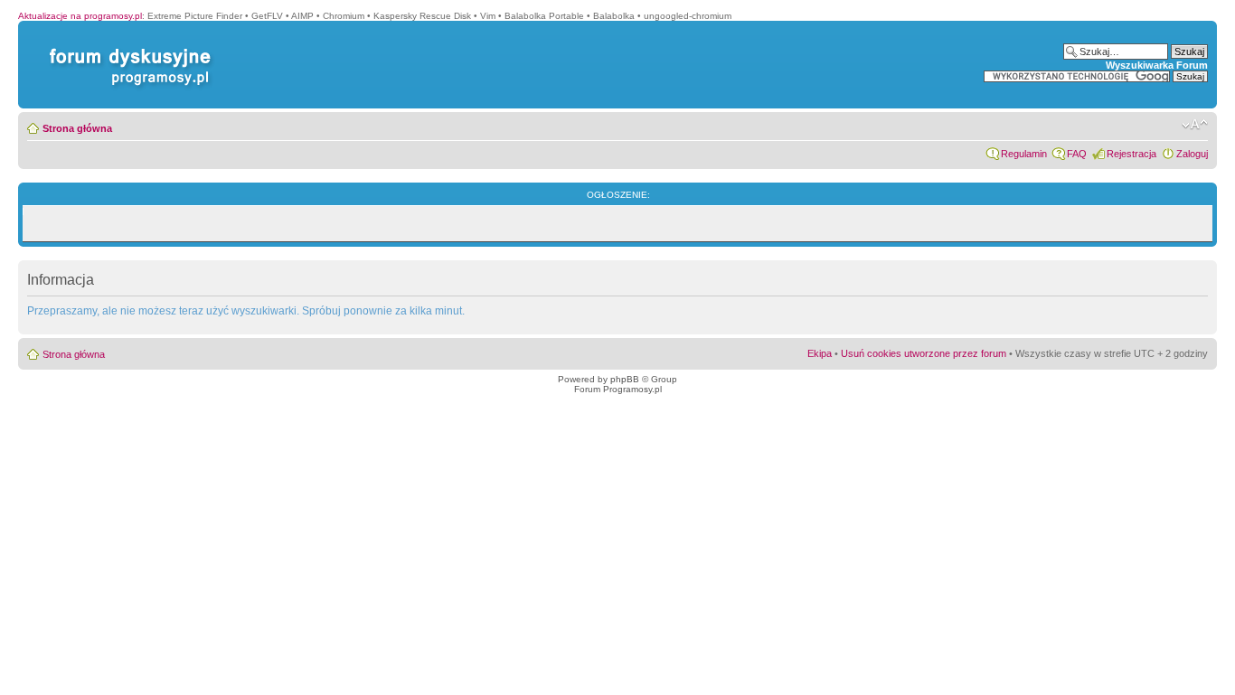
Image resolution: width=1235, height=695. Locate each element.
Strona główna (77, 128)
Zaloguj (1192, 153)
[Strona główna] (126, 48)
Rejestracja (1131, 153)
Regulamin (1024, 153)
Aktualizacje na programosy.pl (80, 16)
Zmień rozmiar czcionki (1195, 125)
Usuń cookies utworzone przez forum (923, 353)
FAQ (1077, 153)
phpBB (624, 379)
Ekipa (819, 353)
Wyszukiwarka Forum (1157, 65)
